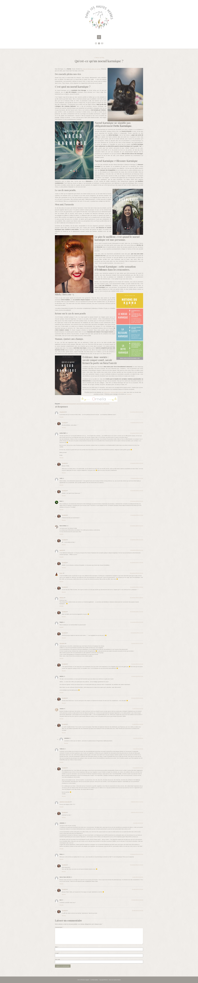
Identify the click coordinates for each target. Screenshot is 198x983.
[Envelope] (102, 43)
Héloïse (62, 597)
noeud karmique (95, 403)
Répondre (61, 416)
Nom (56, 947)
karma (89, 403)
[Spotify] (99, 43)
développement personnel (74, 403)
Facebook (113, 392)
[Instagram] (95, 43)
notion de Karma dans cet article (91, 69)
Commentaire (59, 927)
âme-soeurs (63, 403)
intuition (84, 403)
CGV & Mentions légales (83, 979)
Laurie (61, 550)
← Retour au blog (99, 57)
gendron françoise (65, 801)
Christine (62, 643)
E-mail (57, 953)
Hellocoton (107, 392)
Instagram (120, 392)
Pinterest (129, 394)
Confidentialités (94, 979)
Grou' (61, 573)
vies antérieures (104, 403)
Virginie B (62, 412)
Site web (57, 959)
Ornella (64, 422)
